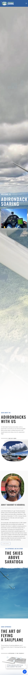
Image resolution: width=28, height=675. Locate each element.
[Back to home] (7, 3)
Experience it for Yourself (16, 653)
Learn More (5, 543)
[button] (26, 3)
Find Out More (12, 438)
